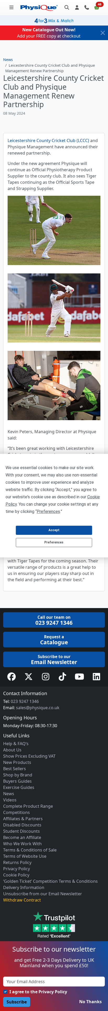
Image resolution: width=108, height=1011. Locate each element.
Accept (54, 530)
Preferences (53, 542)
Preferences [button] (48, 511)
